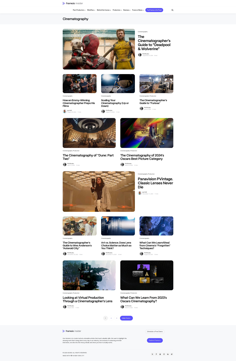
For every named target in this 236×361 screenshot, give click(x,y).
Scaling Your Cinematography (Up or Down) (115, 103)
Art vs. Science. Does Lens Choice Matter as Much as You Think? (116, 245)
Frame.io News (137, 10)
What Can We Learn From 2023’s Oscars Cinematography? (143, 299)
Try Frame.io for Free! (154, 10)
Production (116, 10)
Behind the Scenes (103, 10)
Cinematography (143, 31)
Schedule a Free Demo (155, 331)
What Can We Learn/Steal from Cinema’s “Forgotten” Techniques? (154, 245)
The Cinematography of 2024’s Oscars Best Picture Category (142, 157)
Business (126, 10)
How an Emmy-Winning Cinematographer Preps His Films (79, 103)
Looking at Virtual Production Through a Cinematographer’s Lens (87, 299)
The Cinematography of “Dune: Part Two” (88, 157)
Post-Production (78, 10)
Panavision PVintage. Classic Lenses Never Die (155, 183)
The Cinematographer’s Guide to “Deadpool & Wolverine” (154, 42)
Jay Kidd (69, 110)
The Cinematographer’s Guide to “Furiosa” (153, 102)
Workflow (90, 10)
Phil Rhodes (145, 54)
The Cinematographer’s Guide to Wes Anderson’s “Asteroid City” (77, 245)
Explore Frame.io (155, 340)
